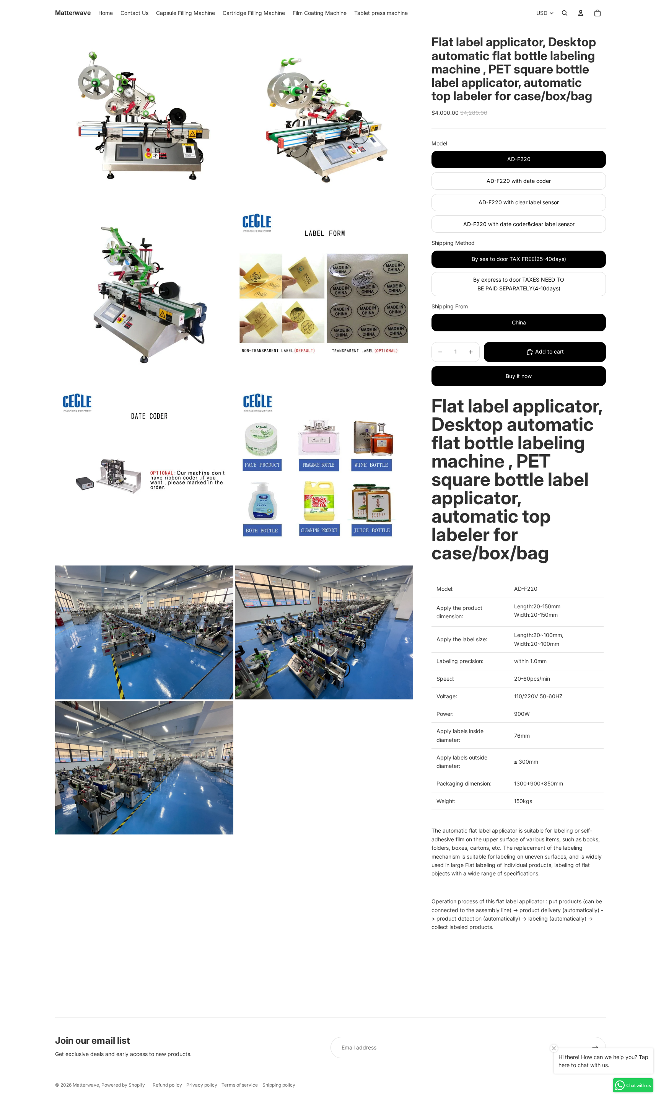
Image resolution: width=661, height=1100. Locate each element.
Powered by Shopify (123, 1085)
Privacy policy (201, 1085)
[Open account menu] (580, 13)
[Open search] (564, 13)
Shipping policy (278, 1085)
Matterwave (86, 1085)
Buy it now (519, 376)
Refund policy (167, 1085)
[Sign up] (595, 1047)
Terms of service (239, 1085)
